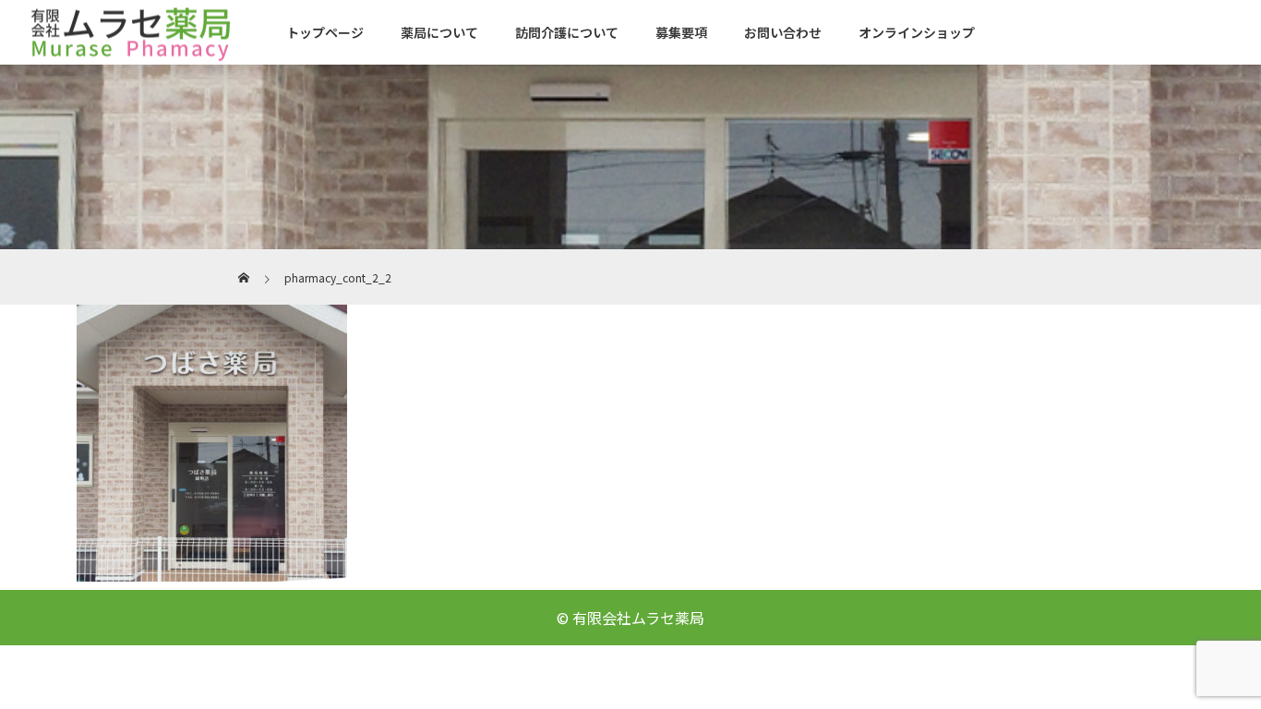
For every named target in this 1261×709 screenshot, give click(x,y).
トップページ (325, 32)
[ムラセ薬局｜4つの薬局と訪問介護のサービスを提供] (129, 32)
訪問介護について (566, 32)
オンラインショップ (917, 32)
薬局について (439, 32)
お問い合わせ (783, 32)
